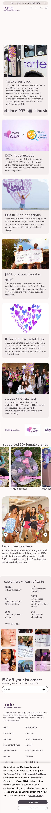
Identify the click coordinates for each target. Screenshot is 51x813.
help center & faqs (11, 745)
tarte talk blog (32, 762)
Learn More (15, 720)
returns (6, 756)
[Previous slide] (6, 535)
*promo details (9, 751)
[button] (31, 9)
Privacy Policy (13, 774)
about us (29, 734)
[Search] (41, 9)
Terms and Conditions (35, 774)
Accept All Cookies (32, 802)
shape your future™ (34, 751)
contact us (8, 762)
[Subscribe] (43, 689)
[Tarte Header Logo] (11, 9)
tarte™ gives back (34, 739)
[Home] (12, 706)
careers (29, 745)
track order (8, 734)
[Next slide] (45, 535)
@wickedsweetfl (18, 489)
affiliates (29, 756)
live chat (7, 739)
